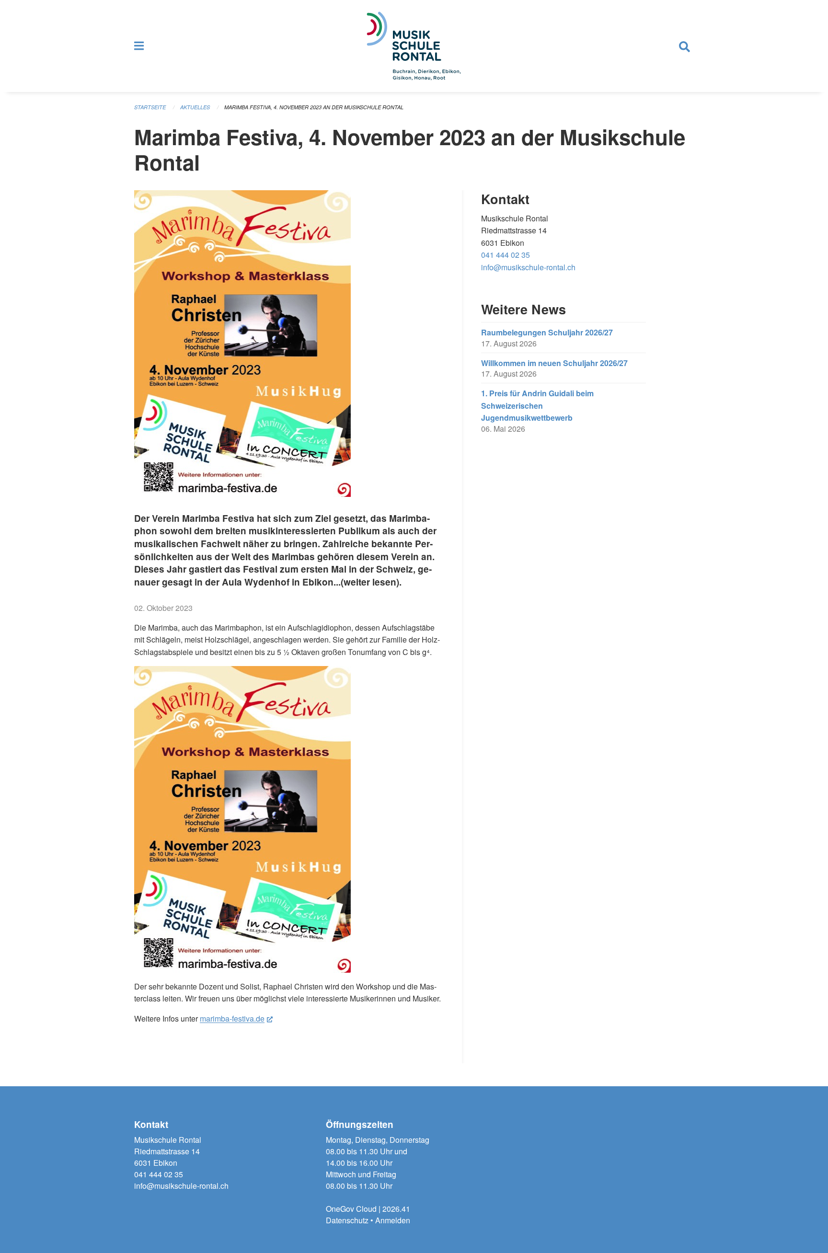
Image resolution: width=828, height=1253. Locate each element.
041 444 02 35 (505, 254)
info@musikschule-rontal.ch (528, 267)
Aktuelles (195, 107)
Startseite (150, 107)
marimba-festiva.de (236, 1018)
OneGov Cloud (351, 1208)
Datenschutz (347, 1220)
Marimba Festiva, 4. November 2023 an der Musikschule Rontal (313, 107)
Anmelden (392, 1220)
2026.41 (396, 1208)
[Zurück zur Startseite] (414, 46)
